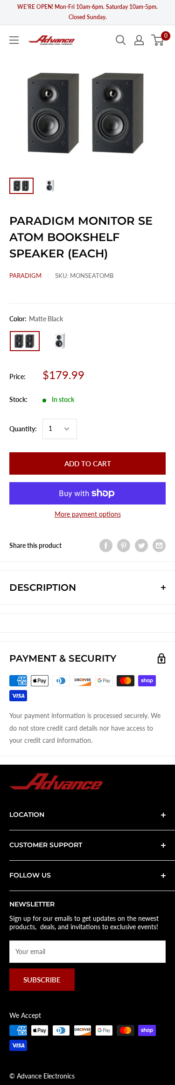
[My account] (139, 40)
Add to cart (87, 463)
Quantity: (23, 429)
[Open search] (121, 40)
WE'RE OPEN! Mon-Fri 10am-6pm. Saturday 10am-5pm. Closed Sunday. (87, 12)
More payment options (88, 514)
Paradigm (25, 275)
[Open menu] (14, 40)
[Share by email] (159, 545)
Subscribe (42, 979)
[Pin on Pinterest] (123, 545)
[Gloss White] (59, 341)
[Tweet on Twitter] (141, 545)
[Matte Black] (25, 341)
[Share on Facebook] (105, 545)
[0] (158, 40)
